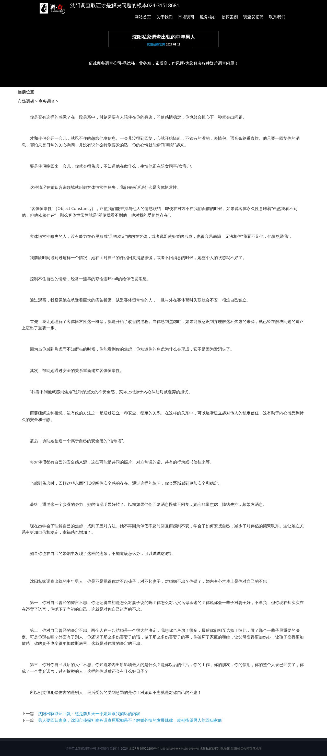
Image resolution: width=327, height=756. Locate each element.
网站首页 (143, 17)
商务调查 (47, 101)
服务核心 (208, 17)
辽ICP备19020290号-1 (144, 748)
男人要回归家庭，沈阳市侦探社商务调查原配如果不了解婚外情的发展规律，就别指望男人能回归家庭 (130, 720)
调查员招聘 (253, 17)
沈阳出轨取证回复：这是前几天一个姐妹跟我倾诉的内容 (89, 713)
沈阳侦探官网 (156, 44)
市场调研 (186, 17)
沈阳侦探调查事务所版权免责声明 (179, 748)
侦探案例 (229, 17)
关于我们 (164, 17)
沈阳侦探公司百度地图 (246, 748)
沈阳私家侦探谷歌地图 (215, 748)
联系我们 (277, 17)
